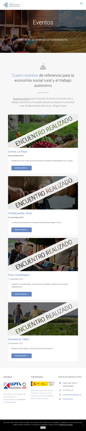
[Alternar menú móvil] (81, 3)
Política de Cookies (66, 425)
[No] (83, 425)
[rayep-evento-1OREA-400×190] (43, 239)
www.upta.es (11, 402)
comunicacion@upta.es (72, 395)
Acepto (43, 427)
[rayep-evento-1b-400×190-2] (43, 177)
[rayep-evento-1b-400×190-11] (43, 115)
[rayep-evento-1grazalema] (43, 303)
